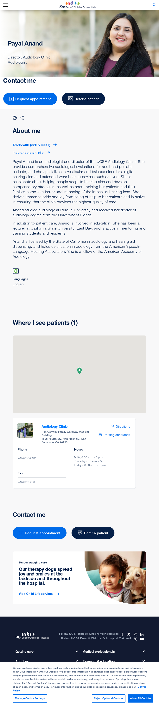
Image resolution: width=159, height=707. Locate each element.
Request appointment (33, 99)
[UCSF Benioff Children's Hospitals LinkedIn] (141, 634)
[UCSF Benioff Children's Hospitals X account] (128, 634)
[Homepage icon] (80, 5)
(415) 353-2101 (27, 458)
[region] (79, 684)
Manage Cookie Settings (30, 698)
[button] (79, 371)
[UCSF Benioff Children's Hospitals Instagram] (135, 634)
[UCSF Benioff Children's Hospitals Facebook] (121, 634)
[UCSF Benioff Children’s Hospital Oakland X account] (135, 639)
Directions (123, 426)
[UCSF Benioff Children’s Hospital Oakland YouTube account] (141, 639)
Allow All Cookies (140, 698)
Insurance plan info (28, 152)
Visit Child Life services (36, 594)
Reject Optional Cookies (108, 698)
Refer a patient (86, 99)
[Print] (15, 117)
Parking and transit (117, 435)
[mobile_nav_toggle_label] (5, 5)
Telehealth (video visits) (31, 145)
